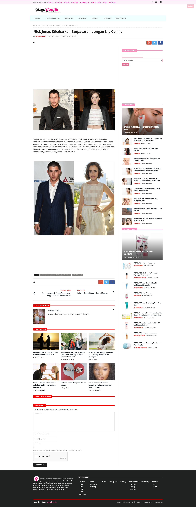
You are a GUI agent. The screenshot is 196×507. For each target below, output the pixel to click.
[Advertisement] (74, 65)
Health (67, 2)
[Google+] (156, 2)
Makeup (132, 487)
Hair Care (133, 484)
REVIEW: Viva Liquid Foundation (145, 333)
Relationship (145, 482)
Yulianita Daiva (40, 36)
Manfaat (75, 2)
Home (35, 25)
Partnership (147, 502)
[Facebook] (152, 2)
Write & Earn (136, 502)
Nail (81, 489)
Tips (105, 2)
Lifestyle (103, 482)
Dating (44, 275)
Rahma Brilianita (140, 277)
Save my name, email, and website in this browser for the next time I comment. (57, 450)
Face (81, 484)
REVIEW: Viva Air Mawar (142, 293)
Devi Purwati (138, 265)
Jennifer (127, 133)
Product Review (134, 482)
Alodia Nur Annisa (140, 347)
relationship (85, 2)
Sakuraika (137, 295)
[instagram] (160, 2)
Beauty (50, 2)
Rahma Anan (138, 317)
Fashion (59, 2)
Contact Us (158, 502)
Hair (81, 487)
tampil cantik (96, 2)
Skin (81, 492)
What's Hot (42, 25)
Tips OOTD (93, 484)
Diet (154, 484)
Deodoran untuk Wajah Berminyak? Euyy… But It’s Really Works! (56, 293)
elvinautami (128, 257)
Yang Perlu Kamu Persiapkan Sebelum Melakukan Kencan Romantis (44, 385)
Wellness (113, 2)
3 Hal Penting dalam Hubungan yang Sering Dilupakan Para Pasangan (101, 354)
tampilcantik (51, 502)
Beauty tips (82, 482)
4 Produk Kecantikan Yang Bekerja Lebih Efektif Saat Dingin (141, 128)
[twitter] (154, 43)
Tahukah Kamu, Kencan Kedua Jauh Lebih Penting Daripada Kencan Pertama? (73, 354)
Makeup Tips (113, 482)
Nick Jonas (65, 275)
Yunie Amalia (138, 327)
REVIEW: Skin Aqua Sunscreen (144, 263)
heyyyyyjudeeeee (139, 335)
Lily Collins (54, 275)
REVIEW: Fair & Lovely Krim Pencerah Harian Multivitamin (138, 252)
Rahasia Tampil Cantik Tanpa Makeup (92, 291)
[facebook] (160, 43)
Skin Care (133, 489)
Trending (93, 487)
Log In (190, 6)
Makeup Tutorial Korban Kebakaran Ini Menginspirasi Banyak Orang (100, 385)
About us (127, 502)
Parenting (123, 482)
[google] (149, 43)
